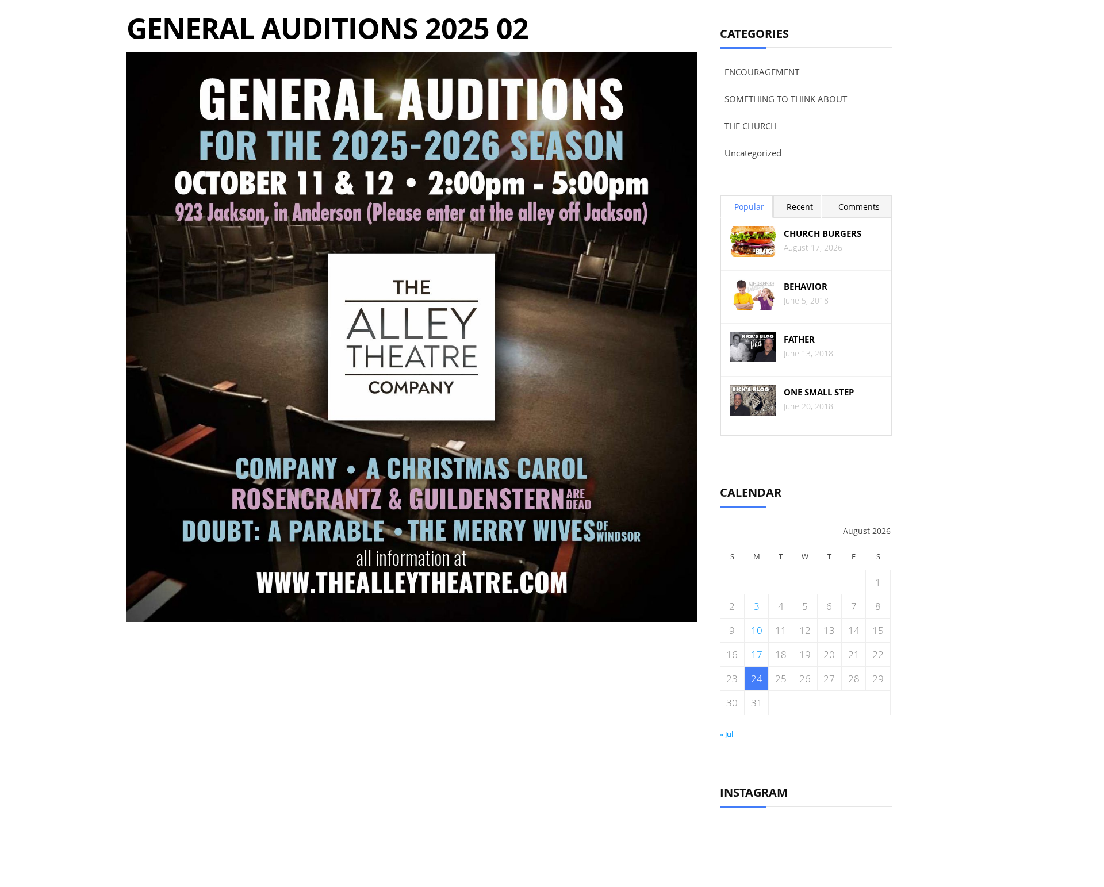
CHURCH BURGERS (822, 234)
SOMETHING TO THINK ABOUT (785, 99)
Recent (800, 206)
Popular (749, 206)
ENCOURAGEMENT (761, 72)
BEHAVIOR (805, 286)
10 (756, 630)
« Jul (726, 734)
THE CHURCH (750, 126)
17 (756, 654)
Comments (859, 206)
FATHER (799, 339)
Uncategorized (752, 153)
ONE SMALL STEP (819, 392)
